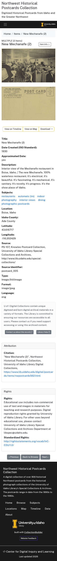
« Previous (14, 457)
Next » (45, 457)
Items (17, 33)
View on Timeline (13, 129)
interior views (27, 199)
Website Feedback (28, 538)
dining (41, 199)
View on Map (31, 129)
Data (47, 508)
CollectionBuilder (33, 532)
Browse (21, 502)
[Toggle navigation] (5, 24)
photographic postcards (16, 203)
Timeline (35, 508)
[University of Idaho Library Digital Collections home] (28, 523)
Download (45, 129)
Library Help (43, 332)
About (8, 514)
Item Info (44, 44)
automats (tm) (26, 196)
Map (23, 508)
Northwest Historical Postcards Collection (19, 5)
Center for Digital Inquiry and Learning (30, 551)
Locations (11, 508)
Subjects (35, 502)
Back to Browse (30, 457)
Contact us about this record (18, 332)
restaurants (8, 196)
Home (7, 33)
